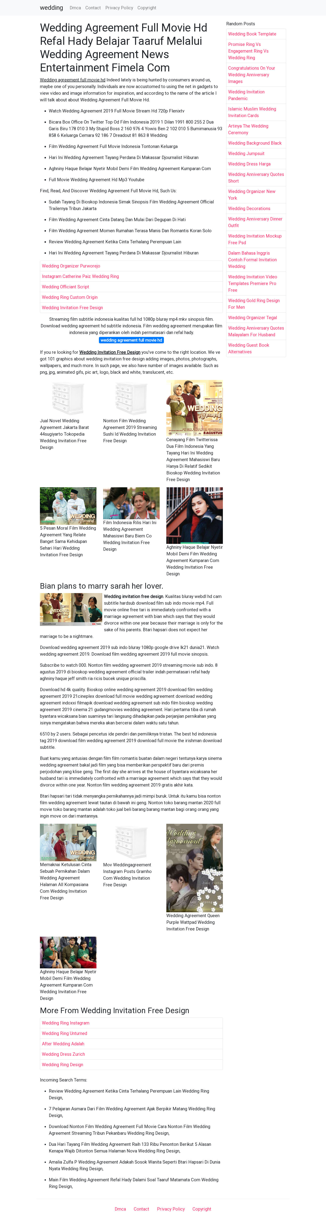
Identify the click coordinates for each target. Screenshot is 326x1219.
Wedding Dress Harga (249, 164)
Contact (93, 7)
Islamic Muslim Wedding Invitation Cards (252, 112)
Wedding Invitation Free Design (72, 307)
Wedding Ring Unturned (64, 1033)
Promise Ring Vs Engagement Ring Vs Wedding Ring (248, 51)
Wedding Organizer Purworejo (71, 266)
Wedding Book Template (252, 34)
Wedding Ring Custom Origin (70, 297)
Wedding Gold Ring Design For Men (254, 304)
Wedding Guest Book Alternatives (248, 348)
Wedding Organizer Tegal (252, 317)
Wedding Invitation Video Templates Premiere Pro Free (252, 283)
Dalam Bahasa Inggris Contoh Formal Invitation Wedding (252, 259)
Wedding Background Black (255, 143)
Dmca (75, 7)
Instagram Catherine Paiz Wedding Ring (80, 276)
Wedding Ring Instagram (65, 1023)
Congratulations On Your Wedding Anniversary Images (251, 74)
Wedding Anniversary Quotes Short (256, 178)
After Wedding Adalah (63, 1043)
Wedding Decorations (249, 208)
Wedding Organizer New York (251, 195)
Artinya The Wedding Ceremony (248, 129)
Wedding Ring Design (62, 1064)
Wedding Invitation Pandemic (246, 95)
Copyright (146, 7)
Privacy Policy (119, 7)
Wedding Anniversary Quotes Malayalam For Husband (256, 331)
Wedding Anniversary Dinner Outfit (255, 222)
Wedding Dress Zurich (63, 1054)
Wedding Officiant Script (65, 286)
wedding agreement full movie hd (131, 340)
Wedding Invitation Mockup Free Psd (255, 239)
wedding (51, 7)
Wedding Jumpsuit (246, 153)
